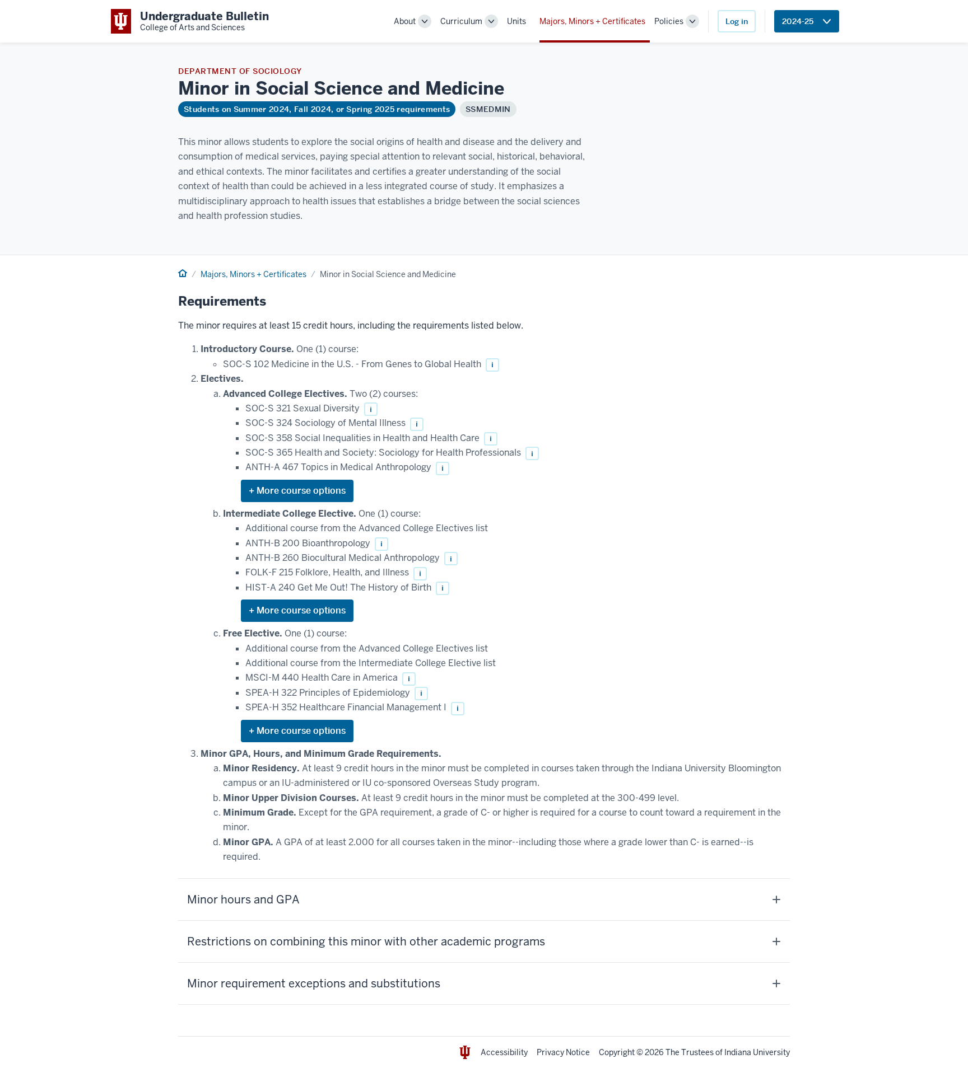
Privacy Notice (563, 1052)
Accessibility (504, 1052)
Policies (668, 21)
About (405, 21)
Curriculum (461, 21)
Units (516, 21)
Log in (736, 21)
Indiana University (757, 1052)
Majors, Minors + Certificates (592, 21)
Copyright (617, 1052)
